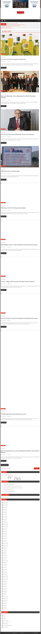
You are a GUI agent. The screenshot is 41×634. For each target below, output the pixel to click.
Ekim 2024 (5, 540)
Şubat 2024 (5, 553)
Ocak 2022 (5, 565)
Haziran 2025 (5, 526)
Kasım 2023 (5, 557)
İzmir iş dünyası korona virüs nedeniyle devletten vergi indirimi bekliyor (20, 451)
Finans (4, 616)
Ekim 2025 (5, 519)
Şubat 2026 (5, 512)
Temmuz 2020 (5, 577)
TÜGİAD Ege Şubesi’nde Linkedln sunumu (13, 414)
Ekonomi (4, 615)
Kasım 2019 (5, 591)
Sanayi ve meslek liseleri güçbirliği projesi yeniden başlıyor (10, 25)
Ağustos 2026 (5, 502)
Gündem (4, 618)
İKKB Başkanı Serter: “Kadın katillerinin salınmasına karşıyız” (19, 245)
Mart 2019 (5, 605)
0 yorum (10, 61)
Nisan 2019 (5, 603)
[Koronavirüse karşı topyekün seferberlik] (20, 44)
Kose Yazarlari (5, 620)
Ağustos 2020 (5, 576)
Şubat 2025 (5, 533)
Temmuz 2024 (5, 545)
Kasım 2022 (5, 562)
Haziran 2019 (5, 600)
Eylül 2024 (5, 541)
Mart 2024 (5, 552)
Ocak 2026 (5, 514)
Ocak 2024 (5, 555)
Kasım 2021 (5, 569)
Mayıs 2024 (5, 548)
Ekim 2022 (5, 564)
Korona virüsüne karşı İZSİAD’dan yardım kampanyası (17, 134)
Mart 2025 (5, 531)
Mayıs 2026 (5, 507)
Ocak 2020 (5, 588)
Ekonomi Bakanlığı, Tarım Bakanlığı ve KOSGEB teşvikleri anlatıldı (18, 96)
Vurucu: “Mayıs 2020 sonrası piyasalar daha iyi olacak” (18, 281)
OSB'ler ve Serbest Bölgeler (7, 625)
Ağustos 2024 (5, 543)
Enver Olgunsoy (10, 475)
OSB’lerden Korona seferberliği (10, 171)
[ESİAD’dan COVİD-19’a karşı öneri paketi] (20, 193)
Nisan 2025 (5, 529)
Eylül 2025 (5, 521)
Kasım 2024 (5, 538)
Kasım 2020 (5, 572)
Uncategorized (3, 90)
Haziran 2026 (5, 505)
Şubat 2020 (5, 586)
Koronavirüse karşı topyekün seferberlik (13, 59)
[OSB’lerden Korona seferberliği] (20, 156)
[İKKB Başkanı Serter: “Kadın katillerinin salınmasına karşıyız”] (20, 230)
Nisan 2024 (5, 550)
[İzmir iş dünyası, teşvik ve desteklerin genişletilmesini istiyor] (20, 303)
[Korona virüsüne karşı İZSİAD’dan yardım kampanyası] (20, 119)
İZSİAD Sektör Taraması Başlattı (11, 23)
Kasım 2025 (5, 517)
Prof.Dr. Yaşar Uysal (8, 474)
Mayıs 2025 (5, 528)
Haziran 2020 (5, 579)
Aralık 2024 (5, 536)
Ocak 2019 (5, 608)
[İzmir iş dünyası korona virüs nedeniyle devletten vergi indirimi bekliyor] (20, 436)
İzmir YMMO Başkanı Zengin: (8, 489)
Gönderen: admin (4, 61)
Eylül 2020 (5, 574)
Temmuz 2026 (5, 504)
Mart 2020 (5, 584)
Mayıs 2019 (5, 601)
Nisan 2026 (5, 509)
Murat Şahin (16, 476)
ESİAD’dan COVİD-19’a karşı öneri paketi (13, 208)
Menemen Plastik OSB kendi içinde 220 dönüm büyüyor (15, 24)
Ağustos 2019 (5, 596)
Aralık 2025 (5, 516)
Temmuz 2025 (5, 524)
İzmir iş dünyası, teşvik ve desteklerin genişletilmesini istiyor (19, 318)
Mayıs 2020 (5, 581)
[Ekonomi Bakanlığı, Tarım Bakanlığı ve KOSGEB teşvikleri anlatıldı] (20, 81)
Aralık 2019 (5, 589)
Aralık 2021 (5, 567)
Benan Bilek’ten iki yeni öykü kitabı (6, 28)
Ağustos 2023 (5, 560)
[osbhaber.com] (2, 20)
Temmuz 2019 (5, 598)
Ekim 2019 (5, 593)
